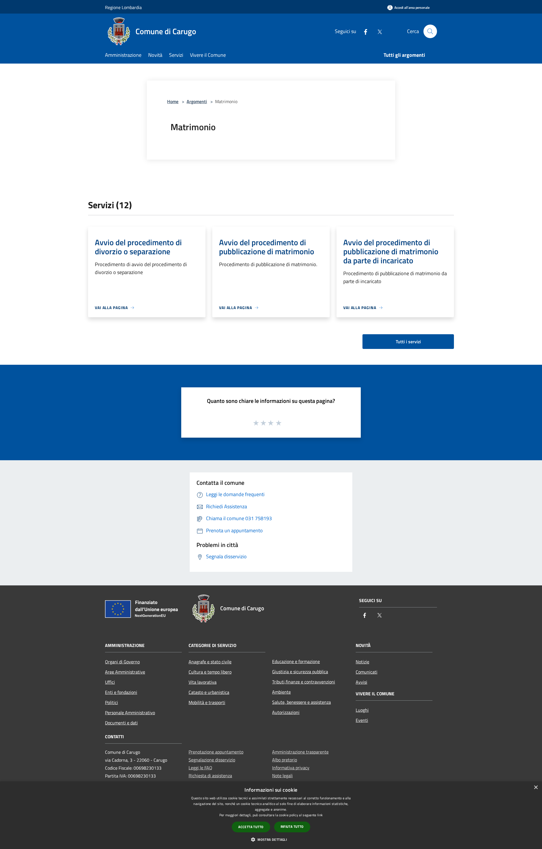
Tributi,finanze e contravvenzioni (303, 681)
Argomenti (197, 101)
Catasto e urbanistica (209, 692)
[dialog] (271, 815)
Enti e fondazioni (121, 692)
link (320, 815)
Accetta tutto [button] (250, 827)
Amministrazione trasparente (300, 751)
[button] (271, 839)
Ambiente (281, 692)
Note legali (282, 775)
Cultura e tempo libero (210, 671)
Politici (111, 702)
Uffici (110, 682)
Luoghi (362, 710)
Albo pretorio (284, 759)
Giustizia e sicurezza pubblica (300, 671)
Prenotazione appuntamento (216, 751)
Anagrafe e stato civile (210, 661)
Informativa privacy (290, 767)
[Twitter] (377, 31)
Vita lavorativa (203, 682)
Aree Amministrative (125, 671)
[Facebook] (363, 31)
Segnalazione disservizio (212, 759)
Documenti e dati (121, 722)
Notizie (362, 661)
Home (172, 101)
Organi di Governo (122, 661)
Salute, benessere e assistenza (301, 702)
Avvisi (361, 682)
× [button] (536, 787)
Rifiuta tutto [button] (292, 826)
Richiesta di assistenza (210, 775)
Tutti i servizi (408, 341)
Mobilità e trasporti (207, 702)
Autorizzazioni (286, 712)
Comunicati (366, 671)
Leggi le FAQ (200, 767)
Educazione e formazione (296, 661)
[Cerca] (430, 31)
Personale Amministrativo (130, 712)
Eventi (362, 720)
